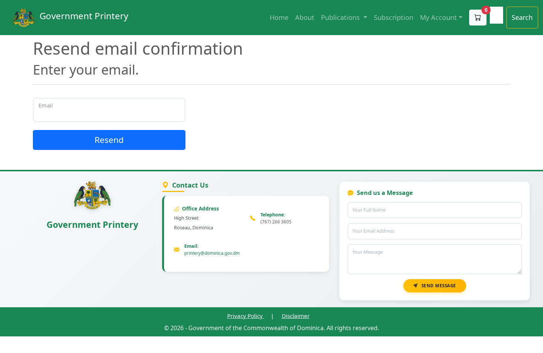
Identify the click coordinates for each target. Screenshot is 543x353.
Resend (109, 139)
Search (522, 17)
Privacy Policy (245, 315)
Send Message (438, 285)
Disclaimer (296, 315)
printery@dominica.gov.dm (212, 253)
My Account (438, 17)
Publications (341, 17)
